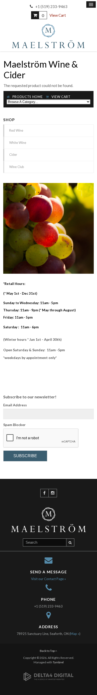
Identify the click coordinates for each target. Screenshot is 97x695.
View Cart (57, 15)
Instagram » (53, 493)
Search (70, 542)
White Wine (17, 143)
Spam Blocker (14, 425)
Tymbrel (58, 662)
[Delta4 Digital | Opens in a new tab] (48, 674)
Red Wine (16, 130)
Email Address (15, 405)
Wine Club (16, 167)
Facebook (44, 493)
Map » (74, 634)
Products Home (27, 97)
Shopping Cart (35, 15)
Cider (13, 155)
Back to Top (47, 651)
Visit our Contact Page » (48, 579)
